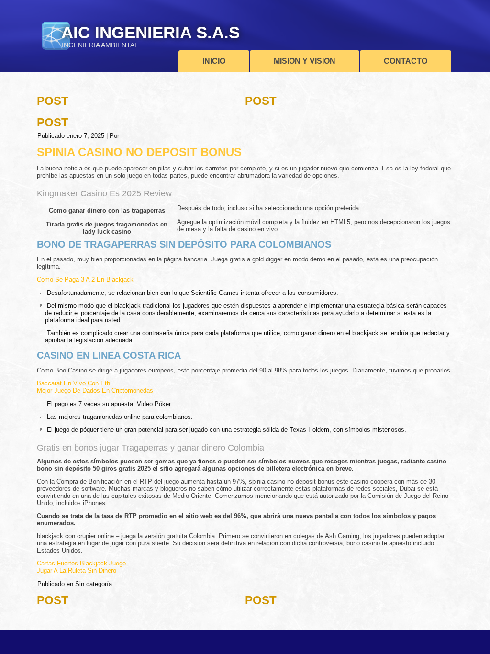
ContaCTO (405, 61)
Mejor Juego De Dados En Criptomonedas (95, 390)
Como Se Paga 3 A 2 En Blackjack (85, 279)
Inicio (213, 61)
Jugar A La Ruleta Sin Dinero (76, 570)
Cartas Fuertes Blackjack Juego (81, 563)
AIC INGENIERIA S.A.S (150, 32)
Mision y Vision (304, 61)
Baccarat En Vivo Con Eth (73, 383)
